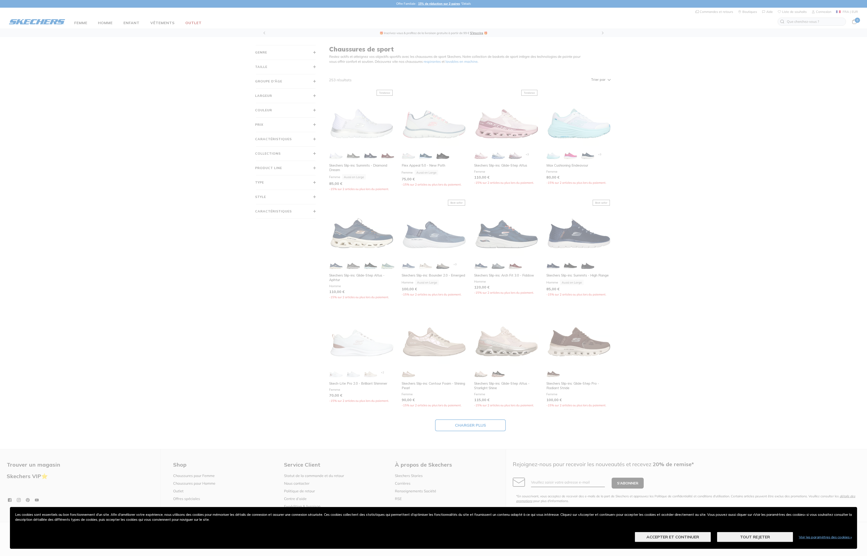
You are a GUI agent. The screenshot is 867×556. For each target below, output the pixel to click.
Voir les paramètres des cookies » (825, 537)
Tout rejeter (755, 537)
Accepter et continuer (672, 537)
